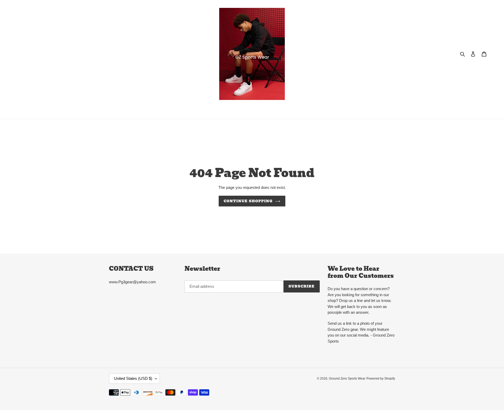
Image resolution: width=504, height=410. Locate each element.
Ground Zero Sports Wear (347, 378)
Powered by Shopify (380, 378)
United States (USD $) (133, 378)
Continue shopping (248, 201)
